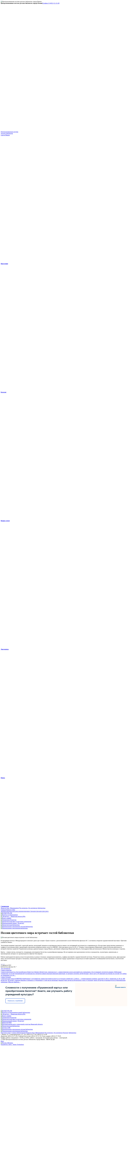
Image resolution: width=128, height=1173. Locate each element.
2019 (23, 911)
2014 (38, 911)
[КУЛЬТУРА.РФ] (6, 913)
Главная (3, 910)
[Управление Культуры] (8, 920)
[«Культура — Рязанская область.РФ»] (13, 916)
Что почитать (23, 908)
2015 (35, 911)
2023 (11, 911)
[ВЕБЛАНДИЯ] (6, 1022)
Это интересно (32, 908)
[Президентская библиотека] (10, 925)
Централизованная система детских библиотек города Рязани (9, 133)
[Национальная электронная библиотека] (14, 928)
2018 (26, 911)
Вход (2, 1041)
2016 (32, 911)
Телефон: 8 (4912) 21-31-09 (50, 3)
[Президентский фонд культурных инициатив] (16, 921)
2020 (20, 911)
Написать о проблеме (15, 1001)
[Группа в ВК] (5, 1027)
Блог (8, 908)
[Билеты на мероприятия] (9, 915)
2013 (41, 911)
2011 (47, 911)
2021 (17, 911)
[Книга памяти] (6, 918)
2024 (8, 911)
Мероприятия (14, 908)
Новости (3, 908)
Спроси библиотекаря (19, 1033)
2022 (13, 910)
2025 (5, 911)
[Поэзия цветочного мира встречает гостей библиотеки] (1, 963)
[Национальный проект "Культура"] (12, 923)
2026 (2, 911)
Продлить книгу (6, 1033)
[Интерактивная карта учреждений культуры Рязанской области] (22, 1024)
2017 (29, 911)
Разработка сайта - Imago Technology (12, 1044)
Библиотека (41, 908)
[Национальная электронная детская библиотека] (17, 926)
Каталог (65, 1033)
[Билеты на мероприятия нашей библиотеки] (15, 1012)
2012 (44, 911)
